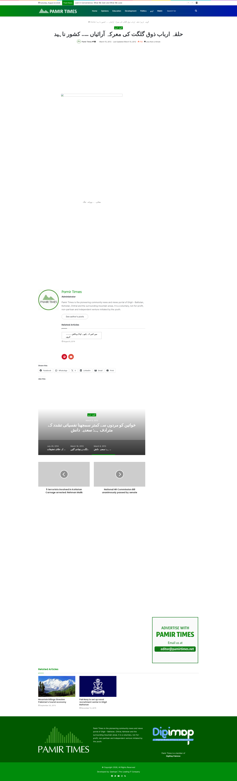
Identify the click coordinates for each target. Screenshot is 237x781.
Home (94, 11)
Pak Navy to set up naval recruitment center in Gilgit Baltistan (93, 702)
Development (130, 11)
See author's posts (75, 316)
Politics (143, 11)
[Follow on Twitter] (93, 42)
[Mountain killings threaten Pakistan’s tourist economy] (56, 686)
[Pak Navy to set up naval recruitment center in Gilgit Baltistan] (97, 686)
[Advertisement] (118, 68)
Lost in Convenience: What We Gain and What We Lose (98, 3)
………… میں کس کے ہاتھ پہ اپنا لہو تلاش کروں (81, 335)
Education (116, 11)
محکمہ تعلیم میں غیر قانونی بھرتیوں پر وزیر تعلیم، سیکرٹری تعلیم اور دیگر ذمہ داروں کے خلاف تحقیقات (92, 427)
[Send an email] (95, 42)
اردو (151, 11)
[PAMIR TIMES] (57, 11)
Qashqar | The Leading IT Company (125, 772)
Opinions (105, 11)
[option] (91, 427)
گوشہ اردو (145, 22)
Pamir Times (87, 42)
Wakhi (159, 11)
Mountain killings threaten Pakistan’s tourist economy (52, 700)
